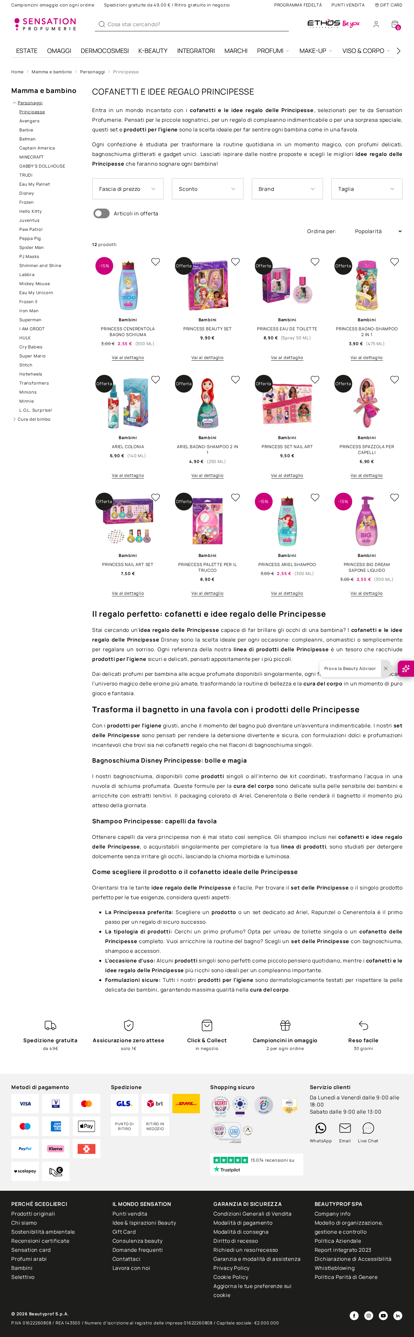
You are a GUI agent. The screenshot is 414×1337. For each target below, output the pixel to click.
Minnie (26, 401)
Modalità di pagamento (243, 1222)
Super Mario (32, 356)
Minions (28, 392)
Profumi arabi (29, 1258)
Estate (27, 50)
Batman (27, 139)
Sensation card (31, 1249)
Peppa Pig (30, 238)
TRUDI (26, 175)
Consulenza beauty (138, 1240)
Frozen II (28, 301)
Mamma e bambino (52, 72)
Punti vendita (348, 5)
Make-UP (313, 50)
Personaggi (92, 72)
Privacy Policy (231, 1267)
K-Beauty (153, 50)
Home (17, 72)
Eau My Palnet (34, 184)
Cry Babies (31, 347)
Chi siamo (24, 1222)
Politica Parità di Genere (346, 1276)
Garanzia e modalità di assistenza (256, 1258)
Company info (333, 1213)
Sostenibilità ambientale (43, 1231)
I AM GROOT (32, 329)
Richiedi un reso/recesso (245, 1249)
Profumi (270, 50)
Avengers (29, 121)
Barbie (26, 130)
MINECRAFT (31, 157)
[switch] (101, 213)
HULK (25, 338)
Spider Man (31, 247)
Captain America (37, 148)
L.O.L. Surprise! (35, 410)
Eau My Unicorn (36, 292)
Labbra (27, 274)
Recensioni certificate (40, 1240)
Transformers (34, 383)
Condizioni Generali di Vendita (252, 1213)
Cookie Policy (230, 1276)
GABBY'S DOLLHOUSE (42, 166)
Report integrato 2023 (343, 1249)
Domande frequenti (138, 1249)
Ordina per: (322, 231)
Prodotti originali (33, 1213)
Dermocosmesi (105, 50)
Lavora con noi (131, 1267)
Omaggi (59, 50)
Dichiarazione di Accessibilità (353, 1258)
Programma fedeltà (298, 5)
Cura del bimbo (34, 419)
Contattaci (127, 1258)
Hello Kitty (30, 211)
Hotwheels (30, 374)
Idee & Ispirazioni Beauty (144, 1222)
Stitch (26, 365)
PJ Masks (29, 256)
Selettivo (23, 1276)
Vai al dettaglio (128, 357)
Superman (30, 320)
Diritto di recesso (235, 1240)
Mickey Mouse (34, 283)
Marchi (235, 50)
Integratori (196, 50)
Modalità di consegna (241, 1231)
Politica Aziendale (338, 1240)
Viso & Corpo (363, 50)
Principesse (126, 72)
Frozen (26, 202)
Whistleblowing (335, 1267)
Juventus (29, 220)
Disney (26, 193)
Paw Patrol (31, 229)
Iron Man (28, 311)
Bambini (22, 1267)
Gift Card (391, 5)
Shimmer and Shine (40, 265)
